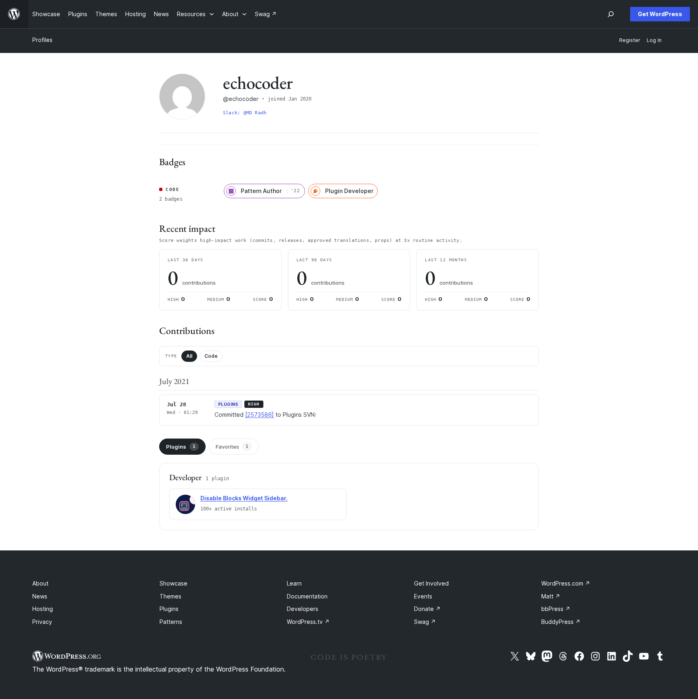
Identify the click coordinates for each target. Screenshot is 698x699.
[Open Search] (610, 14)
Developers (302, 608)
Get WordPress (660, 13)
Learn (294, 583)
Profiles (42, 39)
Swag (425, 621)
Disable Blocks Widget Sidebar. (244, 498)
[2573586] (259, 414)
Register (629, 40)
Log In (654, 40)
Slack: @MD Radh (245, 112)
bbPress (555, 608)
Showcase (173, 583)
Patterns (171, 621)
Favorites (232, 446)
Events (423, 596)
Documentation (307, 596)
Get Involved (431, 583)
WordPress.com (565, 583)
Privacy (42, 621)
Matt (550, 596)
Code (211, 356)
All (189, 356)
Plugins (181, 446)
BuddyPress (560, 621)
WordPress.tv (308, 621)
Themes (170, 596)
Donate (427, 608)
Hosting (42, 608)
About (40, 583)
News (39, 596)
